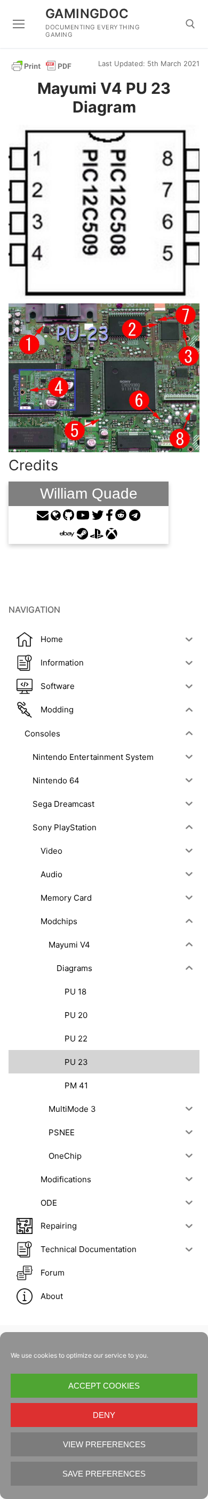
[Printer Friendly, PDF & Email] (42, 65)
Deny (104, 1415)
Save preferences (104, 1473)
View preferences (104, 1444)
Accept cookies (104, 1385)
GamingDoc (87, 13)
